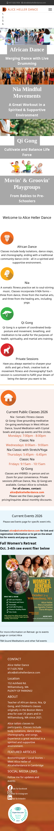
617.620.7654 (15, 668)
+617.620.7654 (14, 3)
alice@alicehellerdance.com (35, 3)
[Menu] (50, 9)
